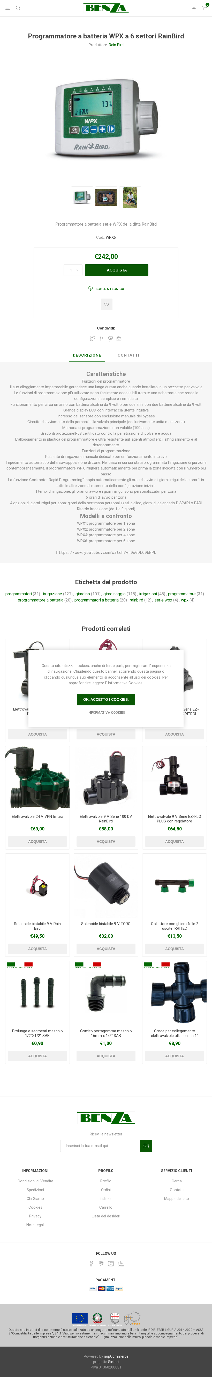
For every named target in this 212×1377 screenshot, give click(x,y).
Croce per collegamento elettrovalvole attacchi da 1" (174, 1033)
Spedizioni (35, 1190)
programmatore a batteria (40, 600)
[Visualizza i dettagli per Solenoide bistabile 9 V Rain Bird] (37, 886)
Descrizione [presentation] (87, 355)
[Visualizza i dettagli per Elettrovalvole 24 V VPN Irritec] (37, 778)
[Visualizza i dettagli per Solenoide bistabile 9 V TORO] (106, 886)
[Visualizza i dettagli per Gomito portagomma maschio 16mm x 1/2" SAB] (106, 993)
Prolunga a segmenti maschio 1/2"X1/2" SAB (37, 1033)
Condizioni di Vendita (35, 1181)
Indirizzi (106, 1198)
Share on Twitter (92, 338)
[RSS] (121, 1263)
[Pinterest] (101, 1263)
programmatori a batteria (96, 600)
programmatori (18, 593)
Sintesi (113, 1362)
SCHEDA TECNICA (109, 289)
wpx (184, 600)
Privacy (35, 1216)
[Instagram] (111, 1263)
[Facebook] (91, 1263)
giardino (82, 593)
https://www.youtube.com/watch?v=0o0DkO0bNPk (106, 552)
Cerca (177, 1181)
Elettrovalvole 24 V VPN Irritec (37, 816)
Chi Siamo (35, 1198)
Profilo (105, 1181)
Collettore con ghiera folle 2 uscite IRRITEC (174, 926)
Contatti (177, 1190)
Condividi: (106, 328)
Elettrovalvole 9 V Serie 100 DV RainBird (106, 818)
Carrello (105, 1207)
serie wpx (163, 600)
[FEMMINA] (106, 778)
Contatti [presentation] (128, 355)
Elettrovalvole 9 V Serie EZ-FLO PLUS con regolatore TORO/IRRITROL (174, 821)
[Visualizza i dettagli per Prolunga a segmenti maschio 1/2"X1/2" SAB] (37, 993)
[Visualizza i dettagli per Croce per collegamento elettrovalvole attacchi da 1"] (174, 993)
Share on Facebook (101, 338)
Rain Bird (116, 45)
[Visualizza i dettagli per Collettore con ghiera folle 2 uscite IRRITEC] (174, 886)
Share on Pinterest (110, 338)
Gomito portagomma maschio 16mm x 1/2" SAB (106, 1033)
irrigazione (52, 593)
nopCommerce (116, 1356)
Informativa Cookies (106, 712)
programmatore (182, 593)
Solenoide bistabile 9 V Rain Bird (37, 926)
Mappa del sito (176, 1198)
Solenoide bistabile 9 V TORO (106, 923)
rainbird (136, 600)
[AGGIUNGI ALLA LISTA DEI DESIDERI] (106, 304)
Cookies (35, 1207)
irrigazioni (148, 593)
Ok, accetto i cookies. (106, 699)
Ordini (106, 1190)
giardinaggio (114, 593)
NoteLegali (35, 1225)
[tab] (87, 355)
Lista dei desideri (106, 1216)
